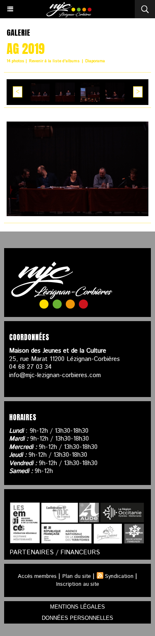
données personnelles (77, 618)
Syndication (119, 576)
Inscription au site (77, 584)
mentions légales (77, 607)
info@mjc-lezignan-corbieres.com (55, 375)
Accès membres (37, 576)
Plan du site (76, 576)
